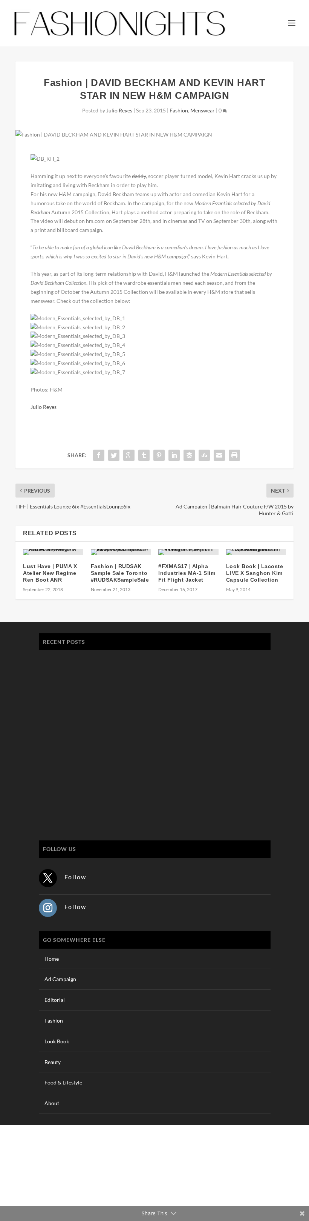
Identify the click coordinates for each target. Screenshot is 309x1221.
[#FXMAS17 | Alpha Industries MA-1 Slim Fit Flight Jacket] (188, 552)
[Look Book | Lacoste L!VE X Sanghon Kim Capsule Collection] (256, 552)
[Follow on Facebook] (242, 1182)
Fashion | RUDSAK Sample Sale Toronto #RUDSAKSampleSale (120, 573)
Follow (75, 876)
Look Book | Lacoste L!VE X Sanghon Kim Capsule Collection (254, 573)
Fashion (179, 110)
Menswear (202, 110)
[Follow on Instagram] (48, 908)
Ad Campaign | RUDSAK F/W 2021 (87, 803)
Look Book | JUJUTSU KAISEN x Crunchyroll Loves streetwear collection (132, 696)
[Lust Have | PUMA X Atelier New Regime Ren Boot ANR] (53, 552)
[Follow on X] (48, 878)
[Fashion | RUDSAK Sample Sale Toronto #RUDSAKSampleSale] (121, 552)
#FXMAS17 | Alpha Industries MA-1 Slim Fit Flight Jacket (186, 573)
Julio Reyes (119, 110)
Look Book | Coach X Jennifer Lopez (89, 768)
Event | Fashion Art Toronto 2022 (85, 660)
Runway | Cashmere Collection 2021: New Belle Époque (111, 732)
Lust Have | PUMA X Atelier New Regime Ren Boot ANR (50, 573)
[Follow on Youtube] (287, 1182)
